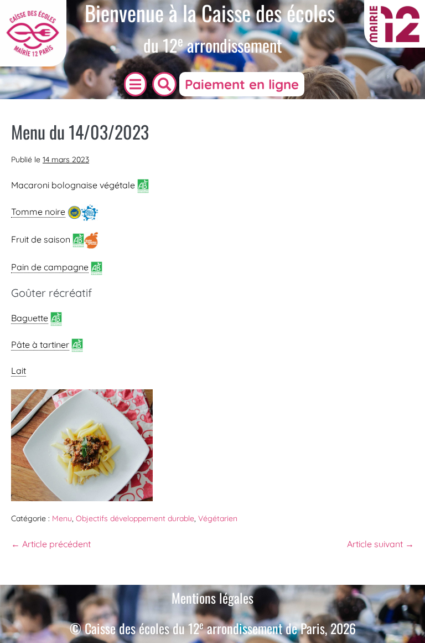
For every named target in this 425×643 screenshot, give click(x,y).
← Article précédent (51, 543)
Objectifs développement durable (135, 518)
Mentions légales (212, 598)
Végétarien (217, 518)
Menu (62, 518)
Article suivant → (380, 543)
